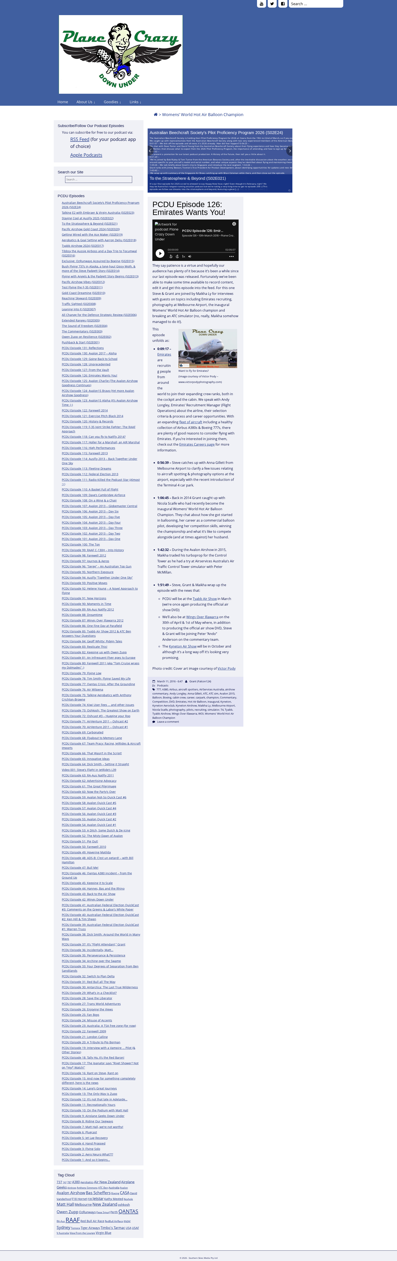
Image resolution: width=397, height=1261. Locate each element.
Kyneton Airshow (186, 705)
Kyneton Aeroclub (163, 705)
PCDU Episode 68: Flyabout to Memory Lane (92, 738)
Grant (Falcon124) (200, 681)
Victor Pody (227, 668)
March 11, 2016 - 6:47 (170, 681)
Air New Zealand (107, 1181)
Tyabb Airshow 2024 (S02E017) (83, 246)
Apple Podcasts (86, 155)
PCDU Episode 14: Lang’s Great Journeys (89, 1088)
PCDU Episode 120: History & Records (87, 421)
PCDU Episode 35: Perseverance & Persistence (93, 955)
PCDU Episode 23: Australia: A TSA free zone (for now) (99, 1026)
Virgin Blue (103, 1233)
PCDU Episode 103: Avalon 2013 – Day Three (92, 528)
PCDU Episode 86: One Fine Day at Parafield (92, 626)
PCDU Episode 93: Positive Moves (84, 583)
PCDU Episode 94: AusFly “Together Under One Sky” (97, 578)
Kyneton (225, 701)
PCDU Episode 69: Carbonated (82, 732)
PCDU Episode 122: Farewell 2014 (85, 410)
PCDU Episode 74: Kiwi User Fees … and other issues (98, 705)
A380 (76, 1182)
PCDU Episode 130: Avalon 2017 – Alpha (89, 353)
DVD (172, 701)
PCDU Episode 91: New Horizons (84, 598)
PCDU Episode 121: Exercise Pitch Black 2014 (92, 416)
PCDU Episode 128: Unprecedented (86, 364)
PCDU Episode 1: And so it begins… (86, 1160)
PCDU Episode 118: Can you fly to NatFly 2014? (94, 437)
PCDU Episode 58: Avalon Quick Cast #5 (89, 803)
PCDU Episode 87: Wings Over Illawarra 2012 (92, 620)
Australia (114, 1187)
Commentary (228, 697)
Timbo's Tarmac (112, 1227)
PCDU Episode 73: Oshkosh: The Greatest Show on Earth (100, 710)
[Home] (156, 114)
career (191, 697)
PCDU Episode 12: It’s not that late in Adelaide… (94, 1099)
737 (59, 1182)
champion (212, 697)
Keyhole (128, 1199)
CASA (124, 1192)
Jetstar (98, 1198)
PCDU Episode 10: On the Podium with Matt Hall (95, 1110)
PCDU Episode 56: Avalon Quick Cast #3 (89, 814)
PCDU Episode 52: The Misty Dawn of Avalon (92, 836)
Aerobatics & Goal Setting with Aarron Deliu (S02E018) (99, 240)
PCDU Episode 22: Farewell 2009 (84, 1031)
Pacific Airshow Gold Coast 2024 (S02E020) (91, 229)
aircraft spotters (188, 689)
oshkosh (124, 1204)
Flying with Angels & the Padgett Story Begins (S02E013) (100, 276)
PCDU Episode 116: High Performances (88, 448)
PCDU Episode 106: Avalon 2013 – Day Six (90, 511)
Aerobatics (86, 1182)
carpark (200, 697)
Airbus (173, 689)
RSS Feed (79, 139)
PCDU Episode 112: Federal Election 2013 (90, 474)
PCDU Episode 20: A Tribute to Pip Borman (91, 1042)
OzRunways (87, 1212)
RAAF (73, 1220)
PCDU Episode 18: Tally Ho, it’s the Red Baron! (93, 1057)
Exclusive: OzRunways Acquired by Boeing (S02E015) (98, 261)
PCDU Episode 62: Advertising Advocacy (89, 781)
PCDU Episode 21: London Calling (85, 1037)
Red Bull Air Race (92, 1221)
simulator (213, 709)
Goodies (111, 101)
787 (69, 1182)
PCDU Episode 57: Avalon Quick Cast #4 (89, 808)
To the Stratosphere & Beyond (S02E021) (188, 178)
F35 (90, 1199)
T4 (222, 709)
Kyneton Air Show (182, 646)
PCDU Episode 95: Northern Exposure (88, 572)
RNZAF (127, 1221)
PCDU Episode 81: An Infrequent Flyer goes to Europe (98, 658)
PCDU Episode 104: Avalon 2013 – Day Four (91, 522)
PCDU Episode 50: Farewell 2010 (84, 847)
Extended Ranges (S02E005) (81, 320)
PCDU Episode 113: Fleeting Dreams (86, 468)
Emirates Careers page (197, 444)
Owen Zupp (67, 1211)
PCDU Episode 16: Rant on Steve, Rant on (90, 1073)
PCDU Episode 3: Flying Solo (81, 1149)
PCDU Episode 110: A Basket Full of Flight (90, 489)
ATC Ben (103, 1187)
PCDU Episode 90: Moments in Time (86, 604)
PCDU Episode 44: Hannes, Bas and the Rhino (93, 888)
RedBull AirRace (114, 1221)
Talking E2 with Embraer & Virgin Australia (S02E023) (98, 213)
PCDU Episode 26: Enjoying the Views (87, 1009)
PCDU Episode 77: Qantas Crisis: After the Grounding (98, 684)
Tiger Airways (90, 1228)
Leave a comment (168, 721)
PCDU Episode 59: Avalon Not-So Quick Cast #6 (94, 797)
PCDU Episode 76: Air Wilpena (82, 689)
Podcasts (162, 685)
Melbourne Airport (223, 705)
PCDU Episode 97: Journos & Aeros (85, 561)
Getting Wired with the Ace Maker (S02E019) (92, 234)
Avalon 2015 (227, 693)
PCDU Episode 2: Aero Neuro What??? (87, 1154)
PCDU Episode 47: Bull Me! (80, 868)
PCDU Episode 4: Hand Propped (83, 1143)
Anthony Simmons (87, 1187)
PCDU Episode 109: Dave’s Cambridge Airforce (93, 495)
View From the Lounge (82, 1233)
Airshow (71, 1187)
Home (62, 101)
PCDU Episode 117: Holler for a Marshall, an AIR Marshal (101, 442)
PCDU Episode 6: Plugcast (79, 1132)
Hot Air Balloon (197, 701)
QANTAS (128, 1211)
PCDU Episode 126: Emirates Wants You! (89, 375)
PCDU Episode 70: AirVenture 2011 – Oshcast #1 (95, 727)
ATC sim (213, 693)
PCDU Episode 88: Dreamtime (82, 615)
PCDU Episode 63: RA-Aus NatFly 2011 (88, 775)
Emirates (164, 354)
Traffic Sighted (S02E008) (79, 304)
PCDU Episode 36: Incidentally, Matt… (87, 950)
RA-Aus (61, 1221)
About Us (84, 101)
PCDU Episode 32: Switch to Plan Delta (88, 976)
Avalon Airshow (71, 1192)
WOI (201, 713)
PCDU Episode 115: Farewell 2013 (85, 453)
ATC (205, 693)
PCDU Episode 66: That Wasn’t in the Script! (92, 753)
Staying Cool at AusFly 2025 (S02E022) (88, 218)
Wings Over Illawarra (202, 617)
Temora (75, 1228)
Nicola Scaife (160, 709)
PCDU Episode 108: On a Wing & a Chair (89, 500)
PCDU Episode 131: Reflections (83, 348)
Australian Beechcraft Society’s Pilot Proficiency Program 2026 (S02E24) (216, 132)
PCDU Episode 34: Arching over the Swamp (91, 961)
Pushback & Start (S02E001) (80, 342)
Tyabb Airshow (161, 713)
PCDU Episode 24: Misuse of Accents (87, 1020)
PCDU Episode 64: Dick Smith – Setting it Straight (95, 764)
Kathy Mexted (113, 1199)
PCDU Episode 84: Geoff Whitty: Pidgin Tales (92, 641)
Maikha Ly (204, 705)
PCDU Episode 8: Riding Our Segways (87, 1121)
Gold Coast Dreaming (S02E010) (83, 293)
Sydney (63, 1227)
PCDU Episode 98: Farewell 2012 (84, 555)
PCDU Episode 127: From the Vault (85, 370)
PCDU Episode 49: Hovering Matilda (86, 852)
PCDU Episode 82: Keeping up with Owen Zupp (94, 652)
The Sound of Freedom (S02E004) (84, 326)
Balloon (157, 697)
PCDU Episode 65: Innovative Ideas (86, 759)
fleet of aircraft (190, 422)
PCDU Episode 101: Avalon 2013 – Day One (91, 539)
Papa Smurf (103, 1212)
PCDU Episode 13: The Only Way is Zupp (89, 1094)
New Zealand (104, 1204)
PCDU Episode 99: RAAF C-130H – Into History (93, 550)
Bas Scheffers (98, 1192)
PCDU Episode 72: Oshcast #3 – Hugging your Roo (96, 716)
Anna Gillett (195, 693)
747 (65, 1182)
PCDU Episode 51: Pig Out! (80, 841)
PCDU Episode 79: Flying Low (81, 673)
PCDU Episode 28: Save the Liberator (87, 998)
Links (134, 101)
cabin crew (179, 697)
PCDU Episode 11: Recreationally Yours (88, 1105)
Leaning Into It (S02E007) (79, 309)
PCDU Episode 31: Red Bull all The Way (88, 982)
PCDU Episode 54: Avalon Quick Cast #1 (89, 825)
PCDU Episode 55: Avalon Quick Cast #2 (89, 819)
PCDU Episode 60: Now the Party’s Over (89, 792)
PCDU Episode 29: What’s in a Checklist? (89, 993)
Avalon (124, 1187)
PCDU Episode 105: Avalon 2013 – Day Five (91, 517)
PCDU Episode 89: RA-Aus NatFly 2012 (88, 609)
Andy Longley (178, 693)
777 (159, 689)
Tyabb (228, 709)
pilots (190, 709)
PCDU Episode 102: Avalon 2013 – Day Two (91, 533)
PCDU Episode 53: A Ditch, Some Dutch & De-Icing (96, 830)
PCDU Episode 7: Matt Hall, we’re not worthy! (92, 1127)
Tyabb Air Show (205, 598)
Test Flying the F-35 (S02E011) (82, 287)
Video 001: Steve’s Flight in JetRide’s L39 (89, 770)
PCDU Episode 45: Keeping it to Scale (87, 883)
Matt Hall (65, 1204)
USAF (135, 1228)
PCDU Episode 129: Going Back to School (89, 359)
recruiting (200, 709)
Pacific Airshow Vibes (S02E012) (83, 282)
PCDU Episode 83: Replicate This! (84, 647)
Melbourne (83, 1204)
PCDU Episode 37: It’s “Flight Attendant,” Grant (93, 944)
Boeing (115, 1193)
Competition (160, 701)
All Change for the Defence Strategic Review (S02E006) (99, 315)
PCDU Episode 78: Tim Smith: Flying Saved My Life (96, 678)
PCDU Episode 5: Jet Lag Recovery (85, 1138)
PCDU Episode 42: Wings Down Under (88, 899)
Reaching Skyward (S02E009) (81, 298)
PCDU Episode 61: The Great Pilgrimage (89, 786)
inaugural (213, 701)
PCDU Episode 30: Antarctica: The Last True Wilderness (100, 987)
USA (128, 1228)
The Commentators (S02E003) (82, 331)
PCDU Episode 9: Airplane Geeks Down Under (93, 1116)
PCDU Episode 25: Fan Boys (80, 1015)
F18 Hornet (79, 1199)
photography (177, 709)
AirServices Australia (211, 689)
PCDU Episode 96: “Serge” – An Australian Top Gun (97, 566)
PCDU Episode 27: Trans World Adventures (91, 1004)
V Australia (63, 1233)
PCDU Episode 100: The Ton (81, 544)
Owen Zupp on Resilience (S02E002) (86, 337)
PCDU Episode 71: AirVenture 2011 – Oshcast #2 (95, 721)
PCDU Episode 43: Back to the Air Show (88, 894)
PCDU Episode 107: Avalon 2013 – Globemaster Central (99, 506)
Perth (114, 1212)
